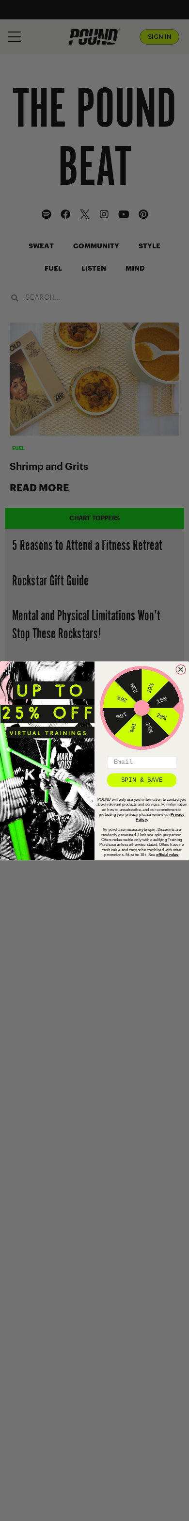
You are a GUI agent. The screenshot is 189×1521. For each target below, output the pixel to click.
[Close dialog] (181, 669)
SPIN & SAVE (142, 779)
